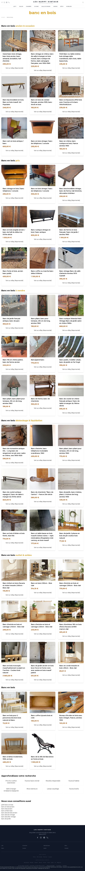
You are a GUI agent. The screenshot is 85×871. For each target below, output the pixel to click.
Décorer (40, 862)
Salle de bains (46, 6)
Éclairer (44, 862)
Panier (34, 856)
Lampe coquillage (53, 789)
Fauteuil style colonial (32, 781)
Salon (21, 6)
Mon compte (39, 856)
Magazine (59, 862)
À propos (58, 865)
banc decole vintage (8, 815)
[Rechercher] (83, 2)
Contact (65, 865)
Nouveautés (26, 862)
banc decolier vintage (8, 817)
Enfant (48, 862)
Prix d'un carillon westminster (11, 782)
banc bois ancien (6, 809)
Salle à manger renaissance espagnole (11, 790)
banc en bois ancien (7, 807)
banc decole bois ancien (9, 813)
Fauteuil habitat (74, 781)
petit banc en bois (7, 805)
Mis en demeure (32, 789)
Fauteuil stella (74, 789)
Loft (14, 6)
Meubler (31, 862)
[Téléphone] (9, 2)
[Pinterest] (6, 2)
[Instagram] (4, 2)
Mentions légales (50, 865)
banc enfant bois (6, 811)
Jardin (55, 6)
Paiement (45, 856)
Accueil (3, 17)
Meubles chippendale (53, 781)
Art (55, 862)
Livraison (50, 856)
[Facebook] (2, 2)
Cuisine (36, 6)
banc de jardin (6, 819)
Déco (61, 6)
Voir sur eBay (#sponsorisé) (14, 68)
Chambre (28, 6)
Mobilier (69, 6)
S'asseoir (36, 862)
